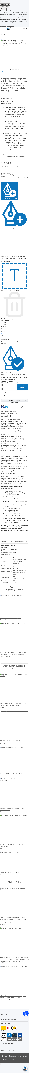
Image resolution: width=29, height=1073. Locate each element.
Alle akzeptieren (5, 4)
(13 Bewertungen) (6, 94)
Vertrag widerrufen (8, 1043)
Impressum (3, 26)
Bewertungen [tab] (12, 411)
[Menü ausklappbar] (3, 29)
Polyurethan (17, 525)
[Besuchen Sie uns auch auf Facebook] (2, 1046)
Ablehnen (3, 9)
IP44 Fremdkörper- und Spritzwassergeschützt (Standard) (19, 561)
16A (14, 576)
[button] (17, 28)
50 (14, 580)
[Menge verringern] (2, 385)
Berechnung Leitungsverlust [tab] (9, 413)
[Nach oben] (0, 1064)
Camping (9, 103)
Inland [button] (3, 176)
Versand (25, 1051)
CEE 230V (15, 568)
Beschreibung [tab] (5, 411)
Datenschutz (10, 26)
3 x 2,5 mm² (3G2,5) (18, 578)
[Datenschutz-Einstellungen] (0, 1)
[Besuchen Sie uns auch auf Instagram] (2, 1048)
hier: (2, 532)
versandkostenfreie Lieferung (17, 166)
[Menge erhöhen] (2, 389)
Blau (14, 574)
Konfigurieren (4, 6)
